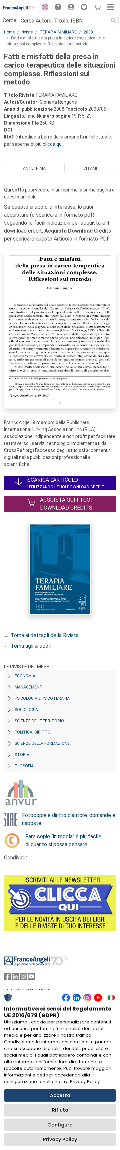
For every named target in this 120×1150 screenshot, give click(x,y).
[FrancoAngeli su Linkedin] (15, 978)
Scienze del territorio (39, 721)
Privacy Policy (60, 1139)
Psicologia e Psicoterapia (42, 698)
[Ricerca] (113, 20)
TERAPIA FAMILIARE (58, 32)
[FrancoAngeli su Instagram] (23, 978)
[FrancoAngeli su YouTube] (31, 978)
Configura (60, 1125)
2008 (88, 32)
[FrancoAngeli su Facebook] (7, 978)
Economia (25, 676)
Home (9, 32)
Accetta (60, 1095)
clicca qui (53, 144)
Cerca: (10, 20)
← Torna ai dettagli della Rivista (41, 635)
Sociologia (26, 709)
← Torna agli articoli (27, 646)
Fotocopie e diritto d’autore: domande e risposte (68, 819)
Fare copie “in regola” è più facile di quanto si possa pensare (63, 840)
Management (28, 687)
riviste (27, 32)
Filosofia (24, 766)
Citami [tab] (90, 168)
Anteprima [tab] (34, 168)
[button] (43, 8)
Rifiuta (60, 1110)
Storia (22, 754)
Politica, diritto (33, 732)
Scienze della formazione (42, 743)
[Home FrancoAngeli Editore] (19, 8)
